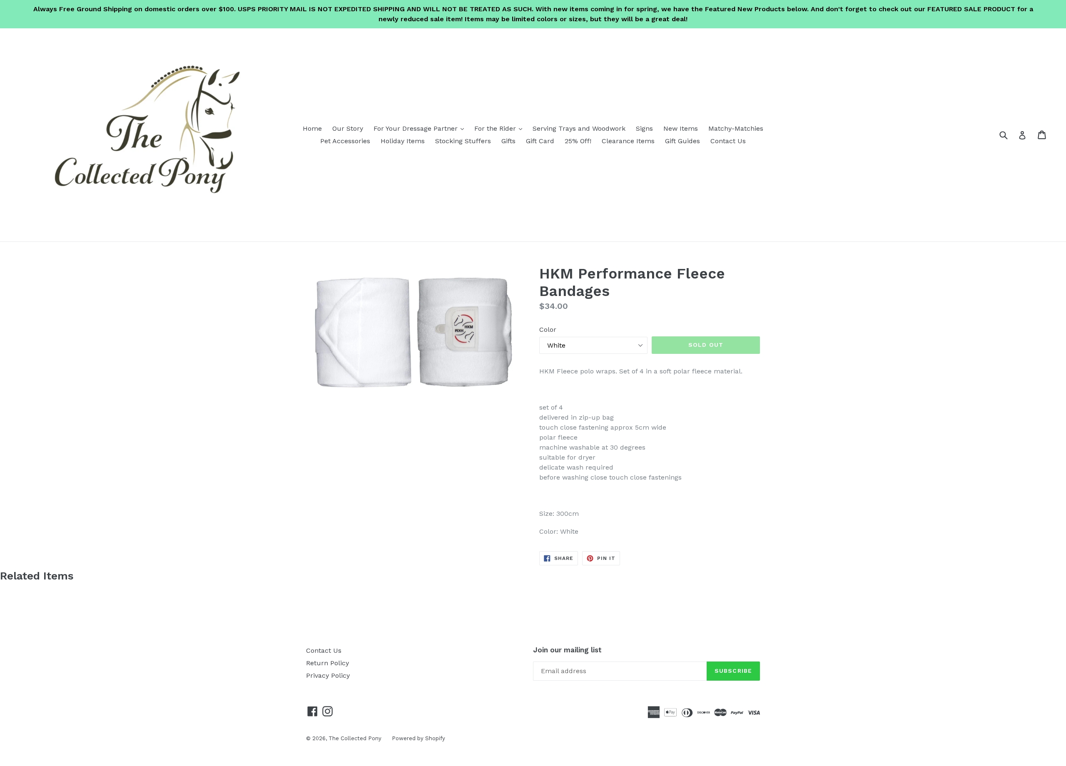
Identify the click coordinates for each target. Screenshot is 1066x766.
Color (547, 329)
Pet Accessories (345, 141)
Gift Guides (682, 141)
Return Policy (327, 663)
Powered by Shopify (418, 738)
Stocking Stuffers (463, 141)
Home (312, 128)
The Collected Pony (355, 738)
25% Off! (578, 141)
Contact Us (728, 141)
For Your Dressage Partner (421, 128)
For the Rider (500, 128)
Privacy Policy (328, 675)
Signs (644, 128)
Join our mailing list (567, 650)
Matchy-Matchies (735, 128)
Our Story (347, 128)
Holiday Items (403, 141)
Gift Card (540, 141)
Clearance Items (628, 141)
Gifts (508, 141)
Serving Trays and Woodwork (579, 128)
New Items (680, 128)
